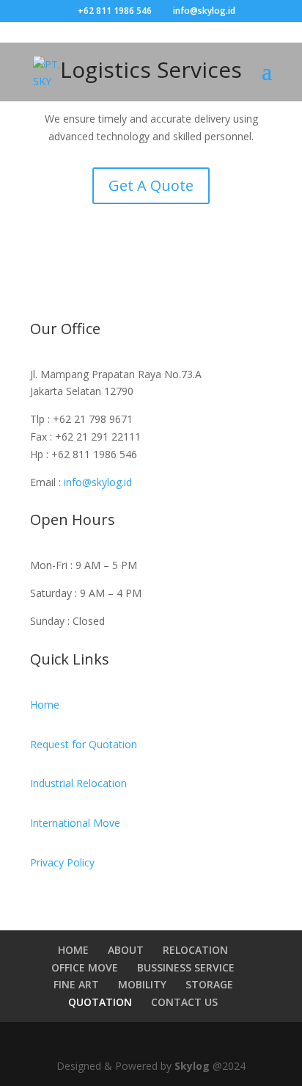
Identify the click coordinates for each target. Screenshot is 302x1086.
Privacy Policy (62, 862)
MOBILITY (142, 984)
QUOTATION (100, 1002)
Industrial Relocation (78, 783)
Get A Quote (151, 185)
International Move (75, 823)
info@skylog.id (98, 482)
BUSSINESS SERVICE (186, 967)
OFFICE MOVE (84, 967)
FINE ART (76, 984)
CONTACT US (184, 1002)
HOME (73, 950)
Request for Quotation (83, 744)
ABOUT (126, 950)
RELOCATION (195, 950)
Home (44, 705)
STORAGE (209, 984)
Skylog (193, 1066)
